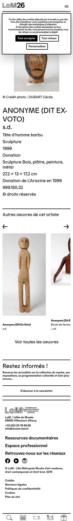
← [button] (5, 227)
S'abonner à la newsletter (36, 390)
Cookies (10, 492)
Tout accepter (26, 38)
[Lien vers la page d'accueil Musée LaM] (14, 7)
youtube (16, 460)
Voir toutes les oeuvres (36, 341)
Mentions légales (16, 484)
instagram (24, 460)
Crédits (9, 480)
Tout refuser (49, 38)
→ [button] (66, 227)
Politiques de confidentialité (22, 488)
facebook (7, 460)
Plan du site (12, 496)
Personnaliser (37, 46)
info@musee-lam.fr (17, 428)
